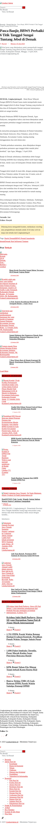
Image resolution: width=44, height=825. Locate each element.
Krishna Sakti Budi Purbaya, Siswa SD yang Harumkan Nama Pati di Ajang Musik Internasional (24, 620)
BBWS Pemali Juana (23, 238)
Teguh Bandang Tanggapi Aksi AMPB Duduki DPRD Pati (24, 479)
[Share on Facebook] (2, 94)
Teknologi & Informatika (18, 776)
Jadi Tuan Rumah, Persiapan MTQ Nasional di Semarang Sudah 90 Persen (25, 555)
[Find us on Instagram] (3, 735)
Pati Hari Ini (13, 780)
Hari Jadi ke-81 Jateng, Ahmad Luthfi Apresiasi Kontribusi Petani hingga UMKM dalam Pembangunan (26, 591)
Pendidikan (13, 774)
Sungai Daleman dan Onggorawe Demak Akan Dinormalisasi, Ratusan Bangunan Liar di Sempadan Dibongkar (26, 337)
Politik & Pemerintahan (13, 806)
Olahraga (12, 770)
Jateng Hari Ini (10, 762)
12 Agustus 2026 (14, 342)
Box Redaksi (9, 810)
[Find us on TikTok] (3, 818)
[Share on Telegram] (3, 94)
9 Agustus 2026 (14, 367)
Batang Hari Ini (15, 799)
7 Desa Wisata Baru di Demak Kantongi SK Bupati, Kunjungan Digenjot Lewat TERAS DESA (25, 362)
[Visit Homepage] (6, 3)
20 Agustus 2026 (14, 275)
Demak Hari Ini (11, 24)
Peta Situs (8, 814)
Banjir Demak (9, 238)
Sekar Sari (5, 503)
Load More (4, 371)
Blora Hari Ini (14, 789)
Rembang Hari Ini (16, 787)
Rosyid (4, 44)
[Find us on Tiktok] (6, 735)
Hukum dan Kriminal (17, 772)
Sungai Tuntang (22, 241)
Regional (8, 778)
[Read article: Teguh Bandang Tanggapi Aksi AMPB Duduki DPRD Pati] (6, 462)
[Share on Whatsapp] (0, 94)
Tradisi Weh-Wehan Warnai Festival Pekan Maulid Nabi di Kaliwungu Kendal (26, 408)
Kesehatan (13, 764)
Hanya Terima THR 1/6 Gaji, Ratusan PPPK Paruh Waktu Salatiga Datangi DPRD (20, 683)
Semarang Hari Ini (16, 797)
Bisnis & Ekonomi (16, 766)
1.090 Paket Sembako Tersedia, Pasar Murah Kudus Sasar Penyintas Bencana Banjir (21, 653)
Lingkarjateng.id (12, 742)
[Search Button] (0, 5)
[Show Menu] (0, 1)
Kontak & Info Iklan (12, 812)
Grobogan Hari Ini (16, 795)
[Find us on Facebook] (1, 735)
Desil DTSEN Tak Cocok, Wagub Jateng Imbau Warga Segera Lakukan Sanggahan (21, 500)
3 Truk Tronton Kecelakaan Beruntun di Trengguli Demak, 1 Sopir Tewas (23, 302)
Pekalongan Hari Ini (16, 803)
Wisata (11, 768)
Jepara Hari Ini (14, 785)
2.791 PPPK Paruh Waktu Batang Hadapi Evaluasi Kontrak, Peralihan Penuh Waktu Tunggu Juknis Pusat (24, 637)
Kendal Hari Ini (15, 791)
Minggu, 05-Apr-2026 (18, 44)
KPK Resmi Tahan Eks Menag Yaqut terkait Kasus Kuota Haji (21, 668)
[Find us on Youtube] (5, 735)
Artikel (7, 808)
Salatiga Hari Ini (15, 801)
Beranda (2, 24)
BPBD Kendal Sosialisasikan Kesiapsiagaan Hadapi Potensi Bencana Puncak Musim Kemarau (26, 440)
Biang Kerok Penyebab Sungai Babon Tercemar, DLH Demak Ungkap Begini (26, 271)
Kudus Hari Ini (15, 783)
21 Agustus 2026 (7, 505)
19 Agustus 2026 (16, 596)
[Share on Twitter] (5, 94)
